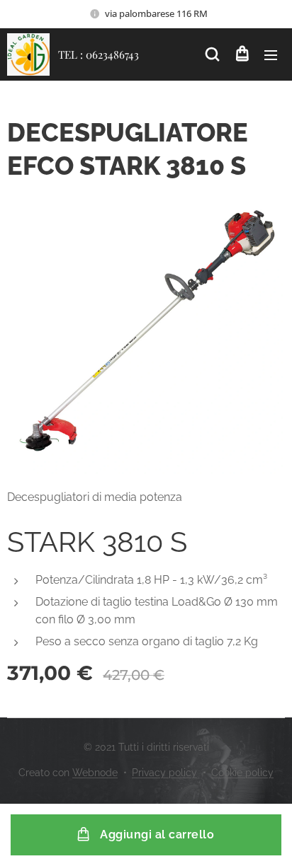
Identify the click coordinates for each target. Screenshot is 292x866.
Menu (271, 54)
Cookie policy (242, 772)
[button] (212, 54)
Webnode (95, 772)
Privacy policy (164, 772)
